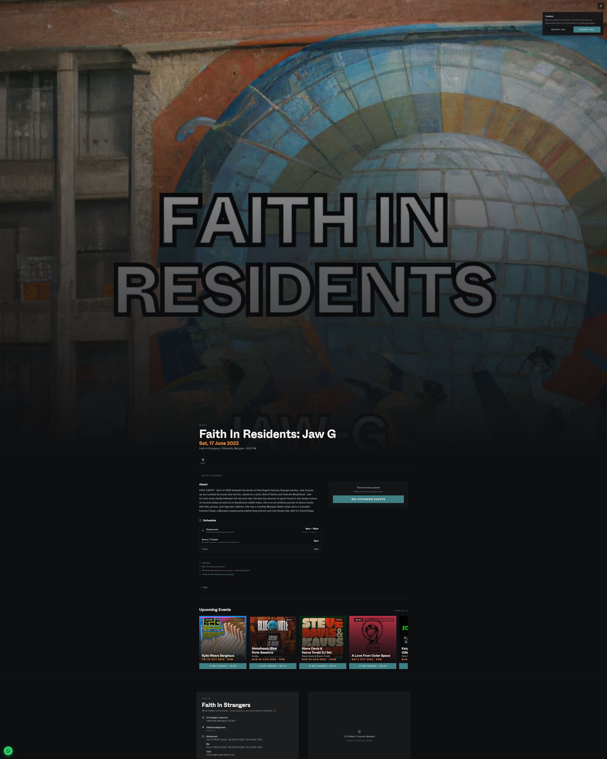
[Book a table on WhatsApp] (9, 750)
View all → (401, 610)
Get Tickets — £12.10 (324, 666)
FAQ (205, 587)
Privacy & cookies (587, 23)
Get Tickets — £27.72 (274, 666)
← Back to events (210, 475)
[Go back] (601, 6)
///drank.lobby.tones (215, 727)
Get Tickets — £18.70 (374, 666)
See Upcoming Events (368, 499)
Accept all (587, 29)
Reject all (558, 29)
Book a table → (310, 532)
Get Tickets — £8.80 (224, 666)
